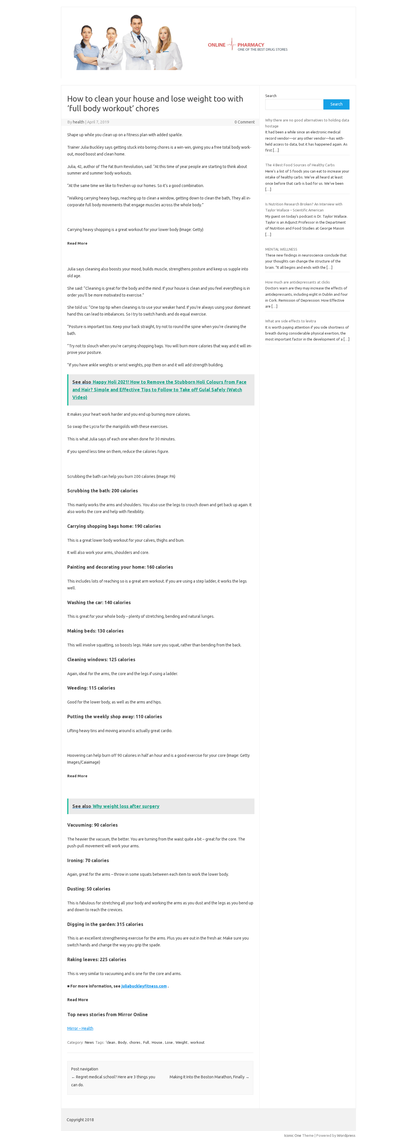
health (78, 122)
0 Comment (245, 122)
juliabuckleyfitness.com (144, 986)
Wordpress (346, 1135)
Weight (182, 1042)
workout (197, 1042)
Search (271, 96)
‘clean (110, 1042)
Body (122, 1042)
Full (146, 1042)
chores (134, 1042)
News (89, 1042)
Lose (169, 1042)
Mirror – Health (80, 1028)
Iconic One (292, 1135)
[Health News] (208, 68)
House (157, 1042)
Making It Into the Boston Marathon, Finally (209, 1077)
